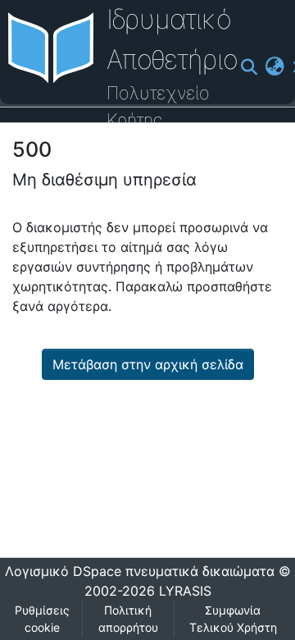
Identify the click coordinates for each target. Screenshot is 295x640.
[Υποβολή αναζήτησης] (248, 67)
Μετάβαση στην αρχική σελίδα (147, 364)
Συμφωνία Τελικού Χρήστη (233, 618)
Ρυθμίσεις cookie (42, 618)
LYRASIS (185, 591)
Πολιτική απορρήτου (128, 618)
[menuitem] (274, 67)
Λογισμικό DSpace (63, 571)
